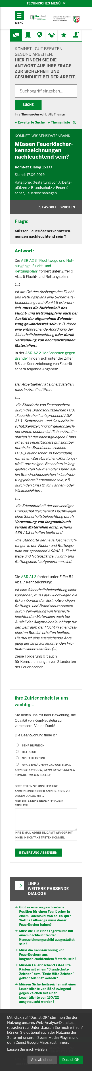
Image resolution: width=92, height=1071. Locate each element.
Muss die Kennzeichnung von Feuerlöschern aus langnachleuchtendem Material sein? (47, 954)
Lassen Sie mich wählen (27, 1049)
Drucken (67, 207)
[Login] (76, 35)
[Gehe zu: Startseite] (38, 17)
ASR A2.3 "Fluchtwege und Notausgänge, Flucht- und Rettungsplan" (44, 266)
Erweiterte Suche (31, 122)
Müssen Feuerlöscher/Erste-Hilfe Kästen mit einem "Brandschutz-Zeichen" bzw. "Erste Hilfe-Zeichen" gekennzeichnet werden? (46, 971)
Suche (28, 105)
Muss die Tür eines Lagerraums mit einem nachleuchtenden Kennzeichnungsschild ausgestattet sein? (47, 937)
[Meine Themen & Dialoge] (64, 35)
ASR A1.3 (28, 576)
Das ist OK (70, 1059)
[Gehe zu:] (16, 35)
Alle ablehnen (42, 1059)
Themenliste (60, 122)
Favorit (49, 207)
